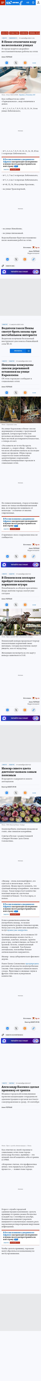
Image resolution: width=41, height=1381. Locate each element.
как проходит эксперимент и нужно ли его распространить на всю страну (19, 162)
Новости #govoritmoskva (14, 1032)
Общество (6, 169)
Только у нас (15, 33)
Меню (2, 2)
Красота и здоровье (12, 1282)
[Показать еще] (34, 62)
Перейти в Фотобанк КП (27, 95)
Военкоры (25, 33)
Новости (5, 33)
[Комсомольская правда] (12, 2)
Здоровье (12, 1083)
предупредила (31, 961)
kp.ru (37, 247)
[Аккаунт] (38, 2)
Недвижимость (14, 38)
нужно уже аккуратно (17, 928)
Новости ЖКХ (10, 266)
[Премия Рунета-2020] (21, 3)
